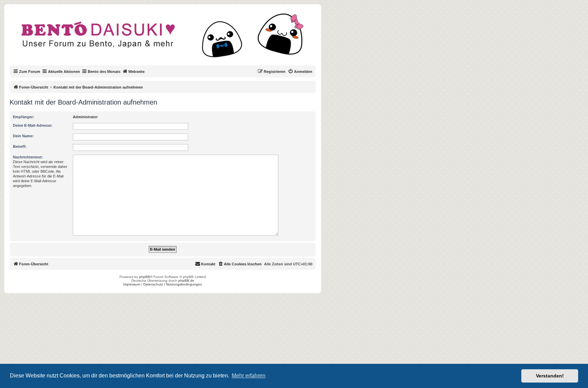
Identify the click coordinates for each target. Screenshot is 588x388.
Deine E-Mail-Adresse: (32, 125)
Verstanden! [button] (550, 375)
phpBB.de (186, 280)
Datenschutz (153, 284)
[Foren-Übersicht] (168, 38)
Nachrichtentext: (28, 157)
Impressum (131, 284)
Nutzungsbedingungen (184, 284)
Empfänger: (23, 117)
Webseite (136, 71)
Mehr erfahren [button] (248, 375)
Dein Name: (23, 136)
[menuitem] (300, 71)
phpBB (144, 277)
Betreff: (20, 146)
